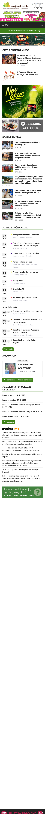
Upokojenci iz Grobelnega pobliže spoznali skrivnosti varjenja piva (26, 167)
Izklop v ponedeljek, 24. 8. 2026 (15, 416)
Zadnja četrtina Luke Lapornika (26, 235)
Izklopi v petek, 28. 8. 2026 (13, 395)
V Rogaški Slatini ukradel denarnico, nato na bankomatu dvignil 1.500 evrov (28, 155)
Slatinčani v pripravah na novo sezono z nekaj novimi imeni (28, 191)
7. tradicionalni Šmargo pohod (25, 272)
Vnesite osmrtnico (25, 380)
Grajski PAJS (18, 289)
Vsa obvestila (9, 422)
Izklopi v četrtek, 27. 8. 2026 (14, 400)
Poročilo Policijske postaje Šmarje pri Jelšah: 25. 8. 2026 (21, 406)
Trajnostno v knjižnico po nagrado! (27, 311)
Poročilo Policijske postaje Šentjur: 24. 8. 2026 (22, 412)
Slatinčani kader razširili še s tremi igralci (27, 143)
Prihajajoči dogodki (15, 227)
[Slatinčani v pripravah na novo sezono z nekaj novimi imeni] (7, 193)
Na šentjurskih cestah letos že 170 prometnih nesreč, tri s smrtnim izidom (28, 203)
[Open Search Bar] (41, 25)
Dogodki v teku (9, 307)
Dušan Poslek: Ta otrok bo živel (26, 253)
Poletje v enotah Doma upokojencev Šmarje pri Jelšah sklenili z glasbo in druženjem (28, 215)
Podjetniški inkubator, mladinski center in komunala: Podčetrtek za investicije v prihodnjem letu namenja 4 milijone (29, 180)
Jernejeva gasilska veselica (25, 297)
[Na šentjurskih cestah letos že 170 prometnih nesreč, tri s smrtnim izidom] (7, 204)
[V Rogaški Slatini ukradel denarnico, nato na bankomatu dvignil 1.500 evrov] (7, 156)
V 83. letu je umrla (25, 364)
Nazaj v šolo (18, 280)
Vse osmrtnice (9, 380)
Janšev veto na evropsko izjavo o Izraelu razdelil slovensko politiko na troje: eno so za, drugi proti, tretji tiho (22, 435)
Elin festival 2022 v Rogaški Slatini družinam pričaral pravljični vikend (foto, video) (29, 59)
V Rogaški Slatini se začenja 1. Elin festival (27, 73)
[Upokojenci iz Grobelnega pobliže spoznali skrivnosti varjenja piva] (7, 168)
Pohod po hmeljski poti (22, 262)
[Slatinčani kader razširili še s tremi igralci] (7, 145)
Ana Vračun (24, 367)
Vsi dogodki (8, 349)
